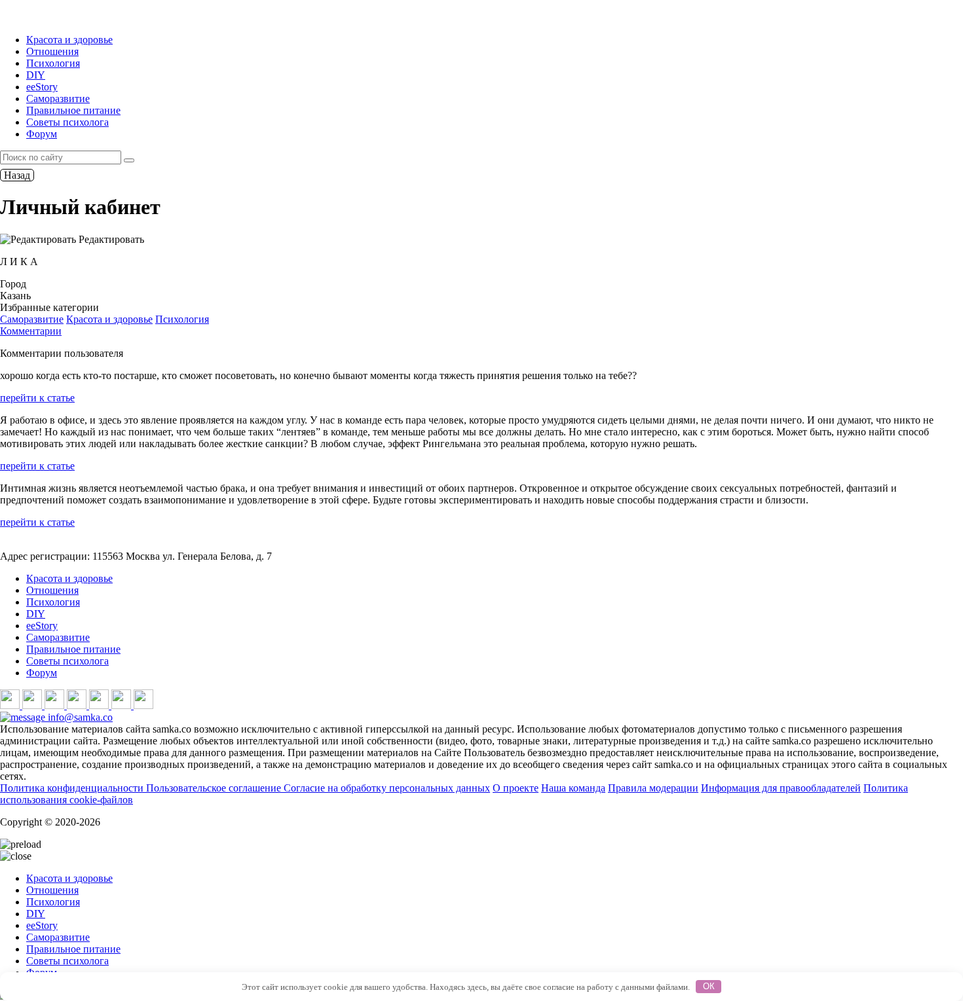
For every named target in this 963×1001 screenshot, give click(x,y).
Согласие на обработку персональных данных (387, 787)
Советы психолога (67, 122)
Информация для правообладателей (781, 787)
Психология (53, 63)
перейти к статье (37, 397)
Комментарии (31, 331)
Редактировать (110, 239)
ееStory (42, 86)
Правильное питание (73, 110)
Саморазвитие (58, 98)
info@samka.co (79, 717)
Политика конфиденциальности (73, 787)
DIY (35, 75)
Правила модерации (653, 787)
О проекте (515, 787)
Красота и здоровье (69, 39)
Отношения (52, 51)
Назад (17, 175)
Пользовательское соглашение (215, 787)
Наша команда (573, 787)
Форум (41, 133)
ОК (709, 986)
